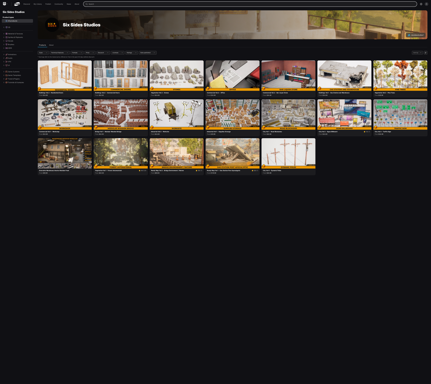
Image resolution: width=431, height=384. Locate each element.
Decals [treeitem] (10, 41)
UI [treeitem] (9, 65)
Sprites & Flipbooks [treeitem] (15, 37)
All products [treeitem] (12, 21)
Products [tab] (42, 45)
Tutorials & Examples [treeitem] (16, 82)
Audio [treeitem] (10, 58)
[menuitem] (27, 4)
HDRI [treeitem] (10, 48)
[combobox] (252, 4)
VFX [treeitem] (9, 62)
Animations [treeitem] (12, 54)
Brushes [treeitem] (11, 44)
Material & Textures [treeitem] (15, 34)
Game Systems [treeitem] (13, 72)
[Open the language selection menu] (421, 4)
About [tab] (51, 45)
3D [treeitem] (9, 27)
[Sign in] (426, 4)
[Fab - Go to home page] (17, 4)
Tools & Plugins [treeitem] (14, 79)
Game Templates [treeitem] (14, 75)
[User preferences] (425, 52)
